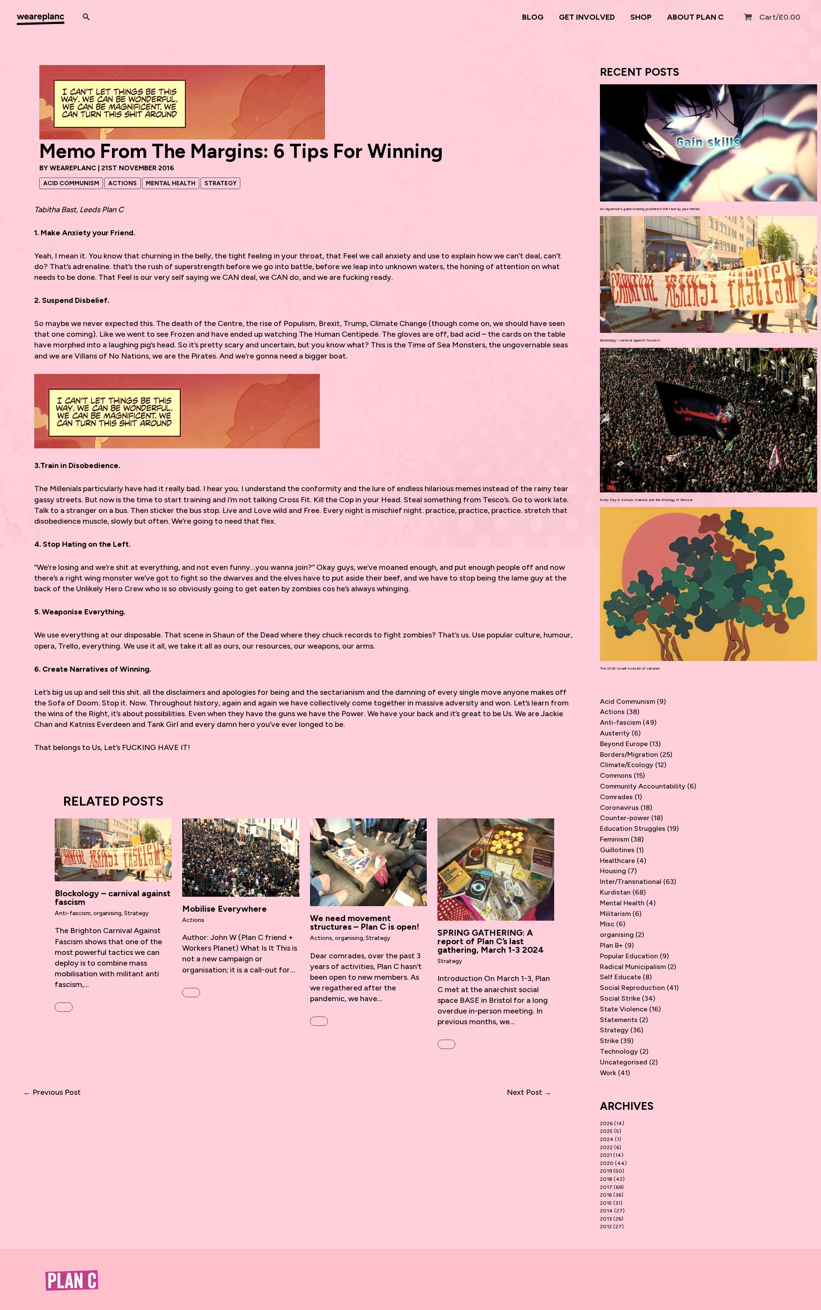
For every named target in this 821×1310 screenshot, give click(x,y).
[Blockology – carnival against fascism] (708, 274)
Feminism (614, 839)
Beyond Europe (624, 744)
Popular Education (629, 956)
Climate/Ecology (626, 765)
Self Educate (620, 977)
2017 (606, 1187)
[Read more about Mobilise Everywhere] (240, 857)
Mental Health (170, 183)
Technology (619, 1051)
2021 (606, 1155)
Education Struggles (632, 828)
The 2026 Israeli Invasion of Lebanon (630, 668)
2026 (606, 1123)
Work (608, 1073)
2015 (606, 1203)
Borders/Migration (629, 754)
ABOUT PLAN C (695, 17)
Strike (609, 1041)
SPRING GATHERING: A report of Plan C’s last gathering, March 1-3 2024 (490, 941)
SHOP (641, 17)
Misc (607, 924)
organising (107, 913)
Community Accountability (642, 786)
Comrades (616, 797)
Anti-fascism (73, 913)
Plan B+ (611, 945)
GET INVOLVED (587, 17)
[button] (86, 17)
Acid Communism (71, 183)
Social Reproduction (632, 988)
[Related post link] (64, 1007)
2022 (606, 1147)
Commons (616, 775)
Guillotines (617, 850)
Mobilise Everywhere (224, 909)
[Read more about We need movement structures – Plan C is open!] (368, 861)
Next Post (529, 1092)
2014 (606, 1211)
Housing (613, 871)
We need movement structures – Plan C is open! (365, 922)
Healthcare (617, 861)
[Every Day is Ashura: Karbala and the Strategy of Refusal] (708, 420)
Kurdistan (615, 892)
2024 (607, 1139)
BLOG (532, 17)
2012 (606, 1227)
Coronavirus (619, 807)
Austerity (615, 733)
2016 (606, 1195)
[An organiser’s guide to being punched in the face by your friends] (708, 143)
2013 (606, 1219)
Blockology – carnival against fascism (113, 897)
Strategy (220, 183)
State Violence (623, 1009)
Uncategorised (623, 1062)
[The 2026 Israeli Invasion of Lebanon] (708, 584)
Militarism (615, 914)
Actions (122, 183)
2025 (606, 1131)
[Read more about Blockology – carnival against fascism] (113, 849)
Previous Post (52, 1092)
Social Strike (620, 998)
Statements (619, 1020)
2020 (607, 1163)
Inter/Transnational (631, 881)
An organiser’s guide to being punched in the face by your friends (650, 209)
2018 (606, 1179)
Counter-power (625, 818)
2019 (606, 1171)
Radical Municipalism (633, 967)
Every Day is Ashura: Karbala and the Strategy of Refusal (646, 500)
